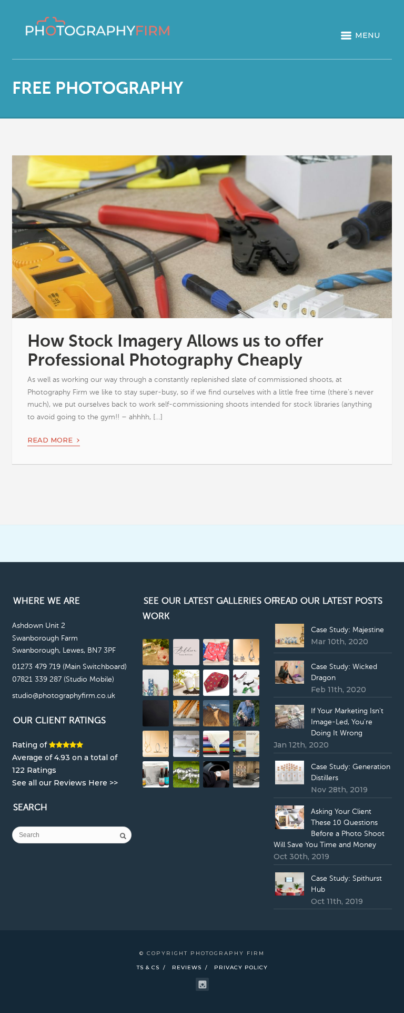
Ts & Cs (148, 967)
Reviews (186, 967)
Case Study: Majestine (347, 630)
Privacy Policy (241, 967)
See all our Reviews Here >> (65, 783)
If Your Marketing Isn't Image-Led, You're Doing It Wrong (347, 722)
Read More (53, 438)
